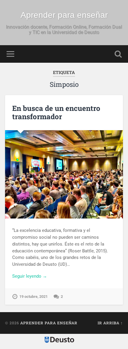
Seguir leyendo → (29, 276)
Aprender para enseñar (64, 15)
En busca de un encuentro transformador (56, 112)
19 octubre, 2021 (33, 296)
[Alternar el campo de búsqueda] (118, 54)
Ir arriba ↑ (110, 322)
